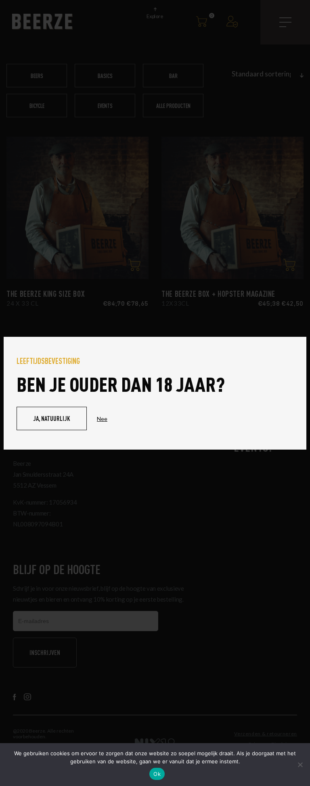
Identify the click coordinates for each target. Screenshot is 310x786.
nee (102, 418)
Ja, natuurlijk (51, 418)
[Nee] (300, 765)
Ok (157, 774)
